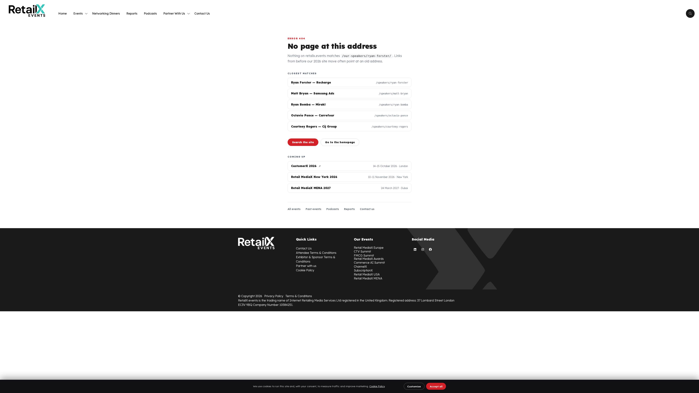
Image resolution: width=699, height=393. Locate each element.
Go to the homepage (340, 142)
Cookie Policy (377, 386)
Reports (131, 13)
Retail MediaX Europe (369, 247)
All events (294, 209)
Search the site (303, 142)
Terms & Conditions (298, 296)
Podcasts (150, 13)
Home (62, 13)
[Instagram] (422, 249)
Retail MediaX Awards (369, 259)
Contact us (367, 209)
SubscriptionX (363, 270)
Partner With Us (174, 13)
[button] (690, 13)
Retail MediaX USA (367, 274)
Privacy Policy (273, 296)
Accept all (436, 386)
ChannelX (360, 266)
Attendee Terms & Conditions (316, 253)
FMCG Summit (364, 255)
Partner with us (306, 266)
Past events (313, 209)
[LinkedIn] (415, 249)
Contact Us (202, 13)
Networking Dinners (106, 13)
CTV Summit (362, 251)
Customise (414, 386)
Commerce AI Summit (369, 262)
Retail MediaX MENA (368, 278)
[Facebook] (430, 249)
